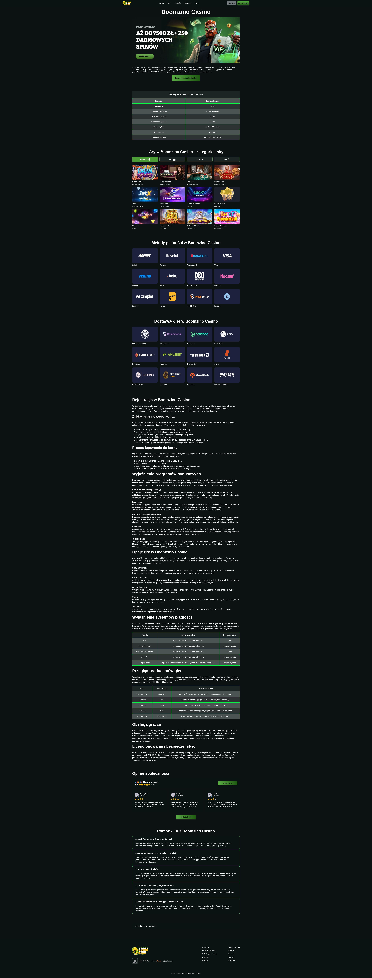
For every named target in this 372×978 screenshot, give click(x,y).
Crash (198, 159)
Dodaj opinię (227, 783)
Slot (225, 159)
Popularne (143, 159)
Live (170, 159)
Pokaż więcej (186, 817)
